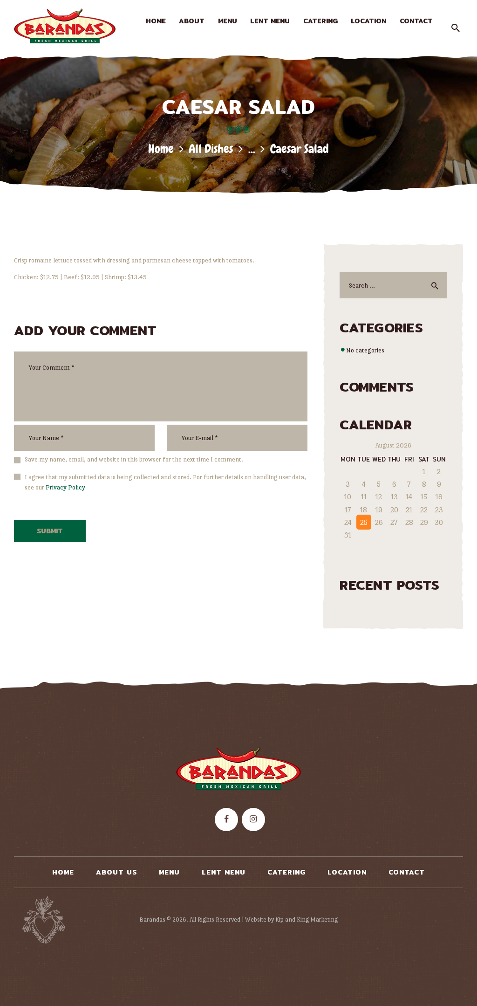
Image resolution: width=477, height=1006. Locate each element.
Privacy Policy (65, 487)
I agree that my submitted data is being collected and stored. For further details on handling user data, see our (165, 482)
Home (161, 149)
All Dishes (211, 149)
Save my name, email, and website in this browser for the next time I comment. (134, 459)
